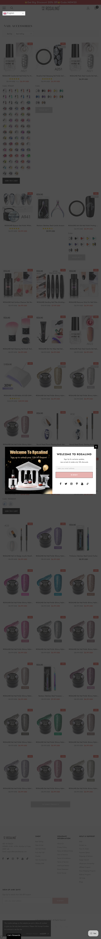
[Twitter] (66, 484)
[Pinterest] (77, 484)
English (10, 13)
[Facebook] (61, 484)
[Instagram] (71, 484)
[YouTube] (82, 484)
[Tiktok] (88, 484)
